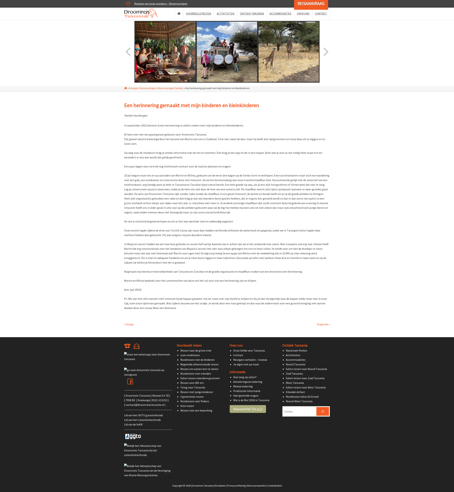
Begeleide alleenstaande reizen (199, 364)
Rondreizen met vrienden (195, 373)
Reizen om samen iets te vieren (199, 369)
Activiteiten (293, 355)
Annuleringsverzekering (247, 381)
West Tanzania (295, 383)
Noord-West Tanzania (299, 401)
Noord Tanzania (295, 364)
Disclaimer (220, 485)
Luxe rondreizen (190, 355)
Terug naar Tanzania (192, 387)
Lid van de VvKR (133, 424)
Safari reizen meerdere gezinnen (200, 378)
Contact (238, 355)
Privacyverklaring (236, 485)
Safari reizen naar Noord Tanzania (306, 369)
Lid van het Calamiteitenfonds (142, 420)
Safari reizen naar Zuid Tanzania (305, 378)
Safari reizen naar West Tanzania (306, 387)
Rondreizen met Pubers (194, 401)
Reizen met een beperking (196, 410)
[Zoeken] (322, 411)
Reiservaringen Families (170, 88)
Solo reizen (187, 406)
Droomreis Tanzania (142, 14)
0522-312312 (159, 400)
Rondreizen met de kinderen (197, 359)
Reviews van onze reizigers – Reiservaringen (160, 3)
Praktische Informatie (246, 391)
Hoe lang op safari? (245, 377)
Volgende (322, 324)
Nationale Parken (296, 350)
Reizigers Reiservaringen (142, 88)
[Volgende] (325, 51)
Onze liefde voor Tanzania (249, 350)
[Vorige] (128, 51)
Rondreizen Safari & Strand (302, 396)
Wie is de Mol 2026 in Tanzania (251, 400)
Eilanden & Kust (295, 392)
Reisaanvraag (311, 3)
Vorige (130, 324)
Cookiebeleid (275, 485)
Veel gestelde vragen (245, 395)
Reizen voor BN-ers (192, 383)
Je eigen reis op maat (246, 364)
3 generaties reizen (192, 396)
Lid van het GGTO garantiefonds (143, 415)
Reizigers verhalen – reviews (250, 359)
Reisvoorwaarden (256, 485)
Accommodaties (296, 359)
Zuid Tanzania (294, 373)
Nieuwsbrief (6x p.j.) (247, 409)
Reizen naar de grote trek (195, 350)
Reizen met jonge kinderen (196, 392)
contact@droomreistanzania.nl (145, 405)
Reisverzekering (243, 386)
